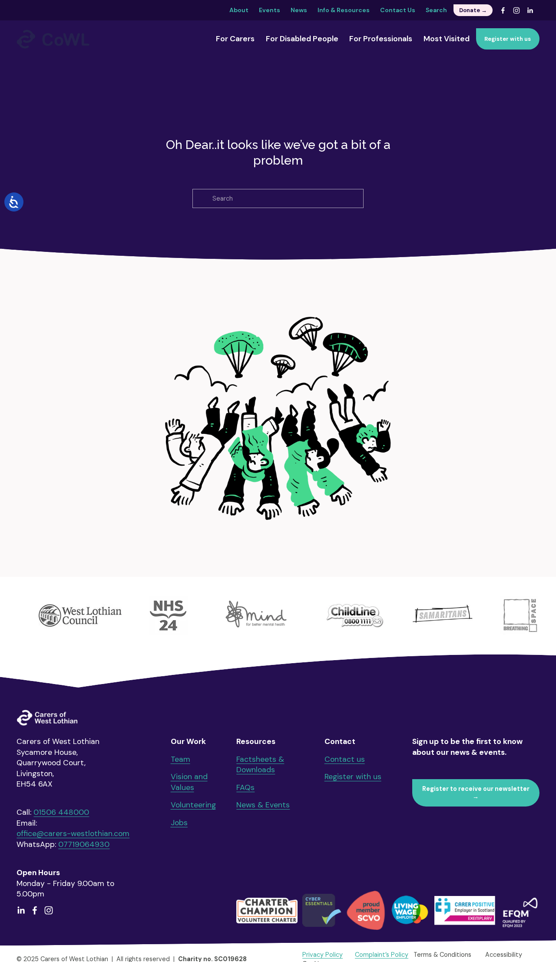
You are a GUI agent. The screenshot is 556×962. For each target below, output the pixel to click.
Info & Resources (344, 10)
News (299, 10)
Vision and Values (189, 782)
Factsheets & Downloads (260, 764)
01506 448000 (61, 812)
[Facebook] (503, 10)
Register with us (507, 39)
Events (269, 10)
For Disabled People (302, 38)
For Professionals (380, 38)
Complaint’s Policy (381, 955)
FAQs (245, 787)
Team (180, 759)
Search (436, 10)
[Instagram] (516, 10)
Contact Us (397, 10)
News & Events (263, 805)
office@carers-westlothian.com (73, 833)
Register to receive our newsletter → (476, 792)
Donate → (473, 10)
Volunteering (193, 805)
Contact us (344, 759)
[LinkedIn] (530, 10)
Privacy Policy (322, 955)
